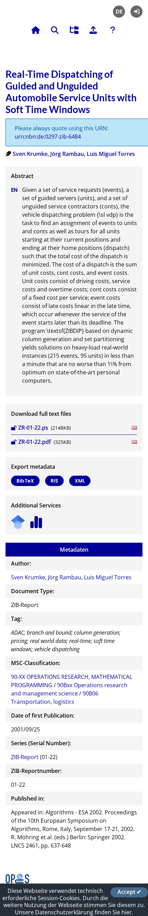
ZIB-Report (25, 757)
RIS (54, 480)
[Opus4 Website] (17, 881)
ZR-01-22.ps (33, 427)
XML (80, 480)
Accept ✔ (129, 892)
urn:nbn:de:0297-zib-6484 (48, 136)
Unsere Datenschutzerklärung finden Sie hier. (74, 912)
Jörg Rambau (67, 154)
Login (136, 12)
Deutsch (119, 12)
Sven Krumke (30, 154)
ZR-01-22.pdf (34, 442)
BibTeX (25, 480)
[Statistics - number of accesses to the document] (36, 519)
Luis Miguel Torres (111, 154)
